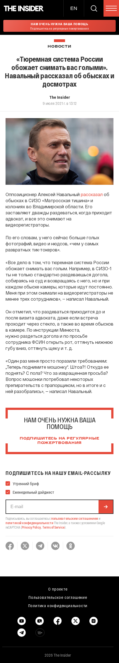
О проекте (57, 588)
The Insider (59, 97)
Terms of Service (53, 527)
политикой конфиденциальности (29, 523)
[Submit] (106, 506)
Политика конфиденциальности (58, 605)
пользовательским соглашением (74, 518)
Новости (59, 46)
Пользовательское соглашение (58, 597)
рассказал (92, 194)
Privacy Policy (31, 527)
